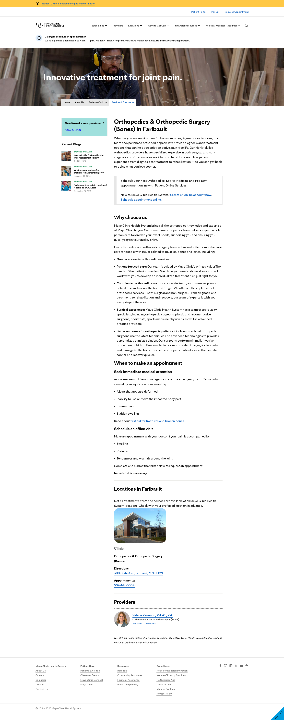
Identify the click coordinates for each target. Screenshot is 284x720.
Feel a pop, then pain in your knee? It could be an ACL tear (90, 186)
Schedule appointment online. (141, 199)
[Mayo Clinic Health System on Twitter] (236, 666)
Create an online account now (190, 195)
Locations (133, 25)
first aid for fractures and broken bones (157, 421)
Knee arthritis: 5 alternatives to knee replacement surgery (89, 156)
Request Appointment (236, 11)
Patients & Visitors (98, 102)
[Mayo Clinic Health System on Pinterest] (246, 666)
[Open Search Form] (246, 26)
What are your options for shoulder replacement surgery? (89, 171)
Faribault (137, 623)
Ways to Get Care (157, 25)
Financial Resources (186, 25)
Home (67, 102)
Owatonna (150, 623)
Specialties (98, 25)
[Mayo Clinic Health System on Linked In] (230, 666)
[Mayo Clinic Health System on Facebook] (220, 666)
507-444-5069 (73, 130)
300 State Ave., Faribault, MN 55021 (138, 573)
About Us (79, 102)
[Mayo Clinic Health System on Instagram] (225, 666)
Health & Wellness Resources (221, 25)
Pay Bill (215, 11)
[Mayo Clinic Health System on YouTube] (241, 666)
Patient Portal (198, 11)
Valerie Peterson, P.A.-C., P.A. (152, 615)
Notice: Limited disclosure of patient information (68, 3)
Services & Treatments (123, 102)
